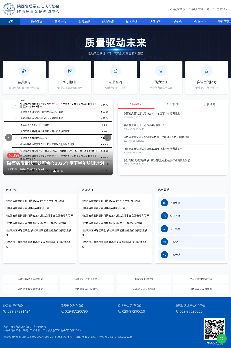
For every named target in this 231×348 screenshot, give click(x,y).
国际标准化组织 (144, 279)
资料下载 (224, 21)
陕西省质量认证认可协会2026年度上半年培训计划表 (153, 148)
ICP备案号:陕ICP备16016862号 (81, 336)
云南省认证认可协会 (144, 289)
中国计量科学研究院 (200, 279)
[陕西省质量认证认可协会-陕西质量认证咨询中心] (31, 9)
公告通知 (209, 104)
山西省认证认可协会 (200, 289)
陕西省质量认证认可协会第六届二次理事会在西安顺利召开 (156, 137)
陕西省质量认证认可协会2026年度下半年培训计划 (152, 113)
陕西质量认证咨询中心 (87, 289)
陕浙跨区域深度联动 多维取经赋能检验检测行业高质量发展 (157, 160)
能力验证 (108, 21)
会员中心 (200, 21)
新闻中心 (60, 21)
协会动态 (136, 104)
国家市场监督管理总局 (30, 279)
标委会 (177, 21)
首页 (10, 21)
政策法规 (84, 21)
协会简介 (37, 21)
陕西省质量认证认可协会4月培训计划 (144, 125)
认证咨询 (155, 21)
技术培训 (132, 21)
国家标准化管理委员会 (87, 279)
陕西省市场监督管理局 (30, 289)
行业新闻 (173, 104)
